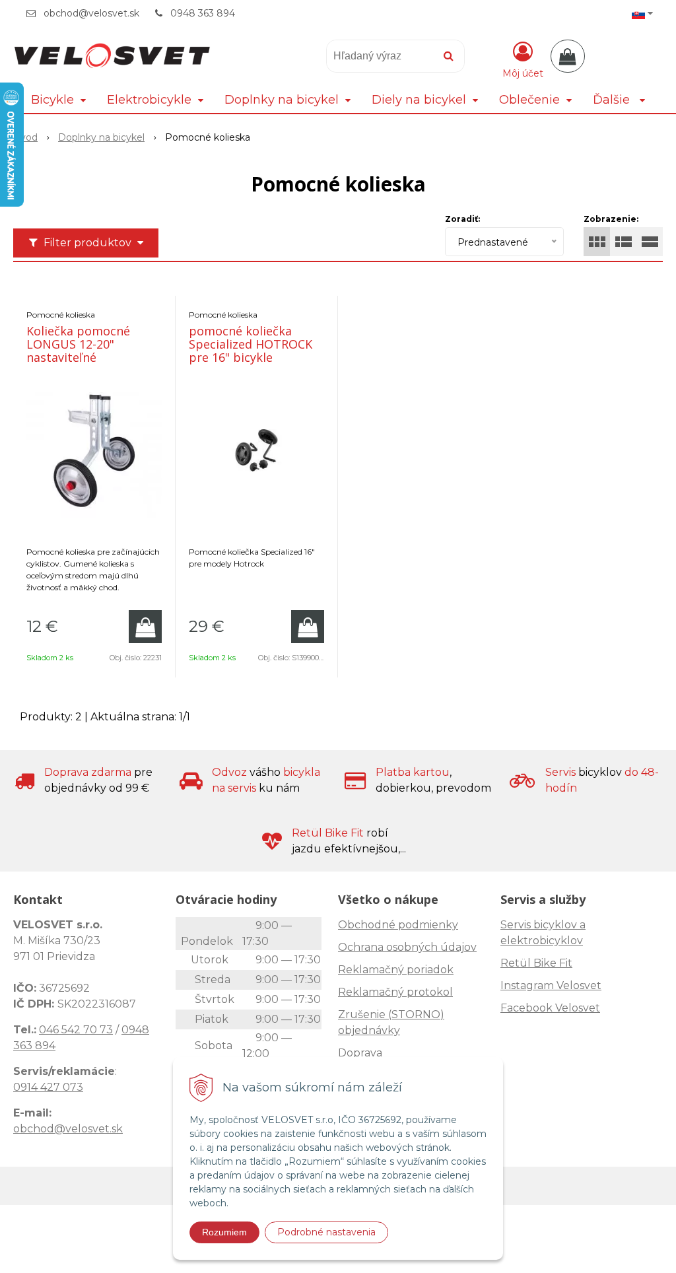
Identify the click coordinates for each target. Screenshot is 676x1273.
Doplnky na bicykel (101, 137)
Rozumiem (224, 1232)
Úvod (25, 137)
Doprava (360, 1053)
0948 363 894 (202, 13)
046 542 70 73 (76, 1029)
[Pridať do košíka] (145, 626)
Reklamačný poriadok (396, 969)
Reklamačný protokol (395, 992)
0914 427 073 (48, 1087)
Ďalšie (613, 99)
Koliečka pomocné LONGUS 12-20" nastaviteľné (78, 344)
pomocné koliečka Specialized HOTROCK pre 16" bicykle (250, 344)
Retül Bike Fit (536, 963)
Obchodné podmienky (398, 924)
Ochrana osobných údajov (407, 947)
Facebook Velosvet (550, 1008)
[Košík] (568, 56)
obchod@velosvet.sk (91, 13)
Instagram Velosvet (550, 985)
